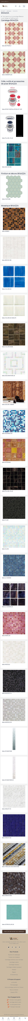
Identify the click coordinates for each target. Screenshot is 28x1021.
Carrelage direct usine (15, 1002)
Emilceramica (14, 974)
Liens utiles (4, 1)
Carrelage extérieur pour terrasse (14, 959)
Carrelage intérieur (14, 964)
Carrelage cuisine (14, 962)
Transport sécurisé (15, 1007)
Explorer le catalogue (14, 954)
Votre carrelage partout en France (14, 987)
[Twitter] (8, 947)
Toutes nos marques (14, 957)
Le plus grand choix (15, 1004)
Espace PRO (14, 992)
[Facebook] (12, 947)
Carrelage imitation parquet (14, 967)
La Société (14, 982)
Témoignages (14, 985)
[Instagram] (15, 947)
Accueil (3, 11)
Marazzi (14, 969)
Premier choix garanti (15, 1000)
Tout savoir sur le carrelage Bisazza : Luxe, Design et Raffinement (12, 17)
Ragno (14, 972)
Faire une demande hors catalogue (14, 931)
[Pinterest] (19, 947)
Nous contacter (14, 990)
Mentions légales (14, 1016)
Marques (9, 11)
